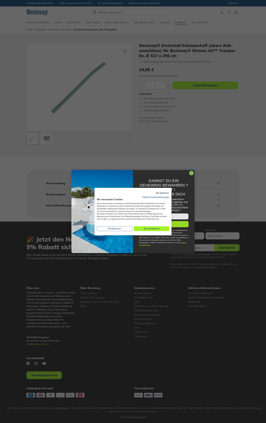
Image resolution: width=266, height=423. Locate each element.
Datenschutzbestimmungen (156, 197)
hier (157, 219)
